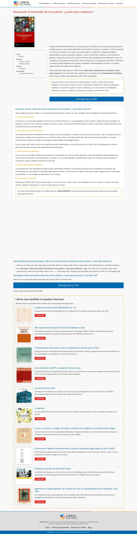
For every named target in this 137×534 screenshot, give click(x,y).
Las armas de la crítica (45, 388)
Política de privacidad (60, 527)
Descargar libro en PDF (86, 99)
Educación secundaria (106, 3)
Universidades (44, 3)
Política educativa (59, 3)
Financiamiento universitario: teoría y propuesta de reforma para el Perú (67, 348)
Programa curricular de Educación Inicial (53, 469)
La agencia (39, 408)
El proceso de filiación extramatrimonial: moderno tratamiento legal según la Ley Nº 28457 (75, 448)
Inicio (47, 527)
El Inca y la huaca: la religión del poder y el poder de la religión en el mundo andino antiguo (75, 428)
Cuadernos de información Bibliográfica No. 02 (55, 307)
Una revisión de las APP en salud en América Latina (58, 368)
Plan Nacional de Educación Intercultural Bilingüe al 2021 (60, 328)
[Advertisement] (86, 30)
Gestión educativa (73, 3)
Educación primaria (89, 3)
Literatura (119, 3)
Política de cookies (78, 527)
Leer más (40, 315)
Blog (90, 527)
